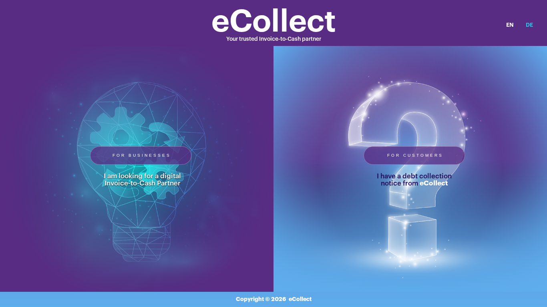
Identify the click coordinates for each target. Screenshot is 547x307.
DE (529, 25)
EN (510, 25)
